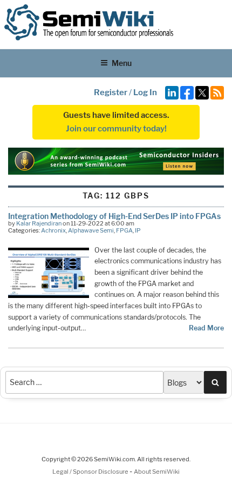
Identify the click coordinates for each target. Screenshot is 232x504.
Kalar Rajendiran (39, 223)
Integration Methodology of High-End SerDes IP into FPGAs (114, 216)
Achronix (53, 230)
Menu (122, 63)
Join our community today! (116, 129)
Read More (206, 328)
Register (110, 92)
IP (138, 230)
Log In (145, 92)
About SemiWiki (157, 471)
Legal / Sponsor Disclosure (90, 471)
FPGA (124, 230)
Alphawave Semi (91, 230)
